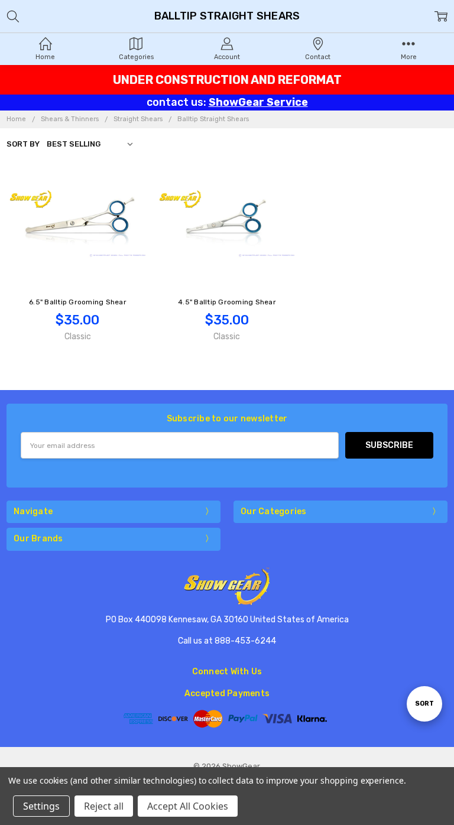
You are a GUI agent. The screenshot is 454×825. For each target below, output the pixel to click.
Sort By (23, 143)
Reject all (104, 806)
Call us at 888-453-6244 (227, 641)
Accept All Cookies (187, 806)
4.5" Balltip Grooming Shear (227, 302)
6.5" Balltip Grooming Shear (78, 302)
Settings (41, 806)
